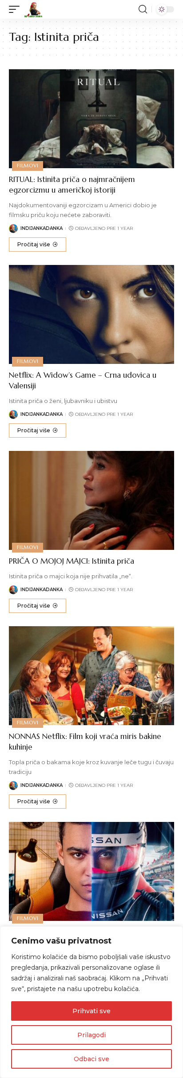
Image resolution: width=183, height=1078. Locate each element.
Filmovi (27, 165)
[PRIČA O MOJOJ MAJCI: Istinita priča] (91, 500)
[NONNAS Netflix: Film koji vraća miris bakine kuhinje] (91, 675)
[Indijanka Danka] (33, 9)
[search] (142, 9)
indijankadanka (41, 228)
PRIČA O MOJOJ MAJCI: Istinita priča (71, 561)
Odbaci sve (91, 1059)
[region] (91, 1002)
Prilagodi (91, 1035)
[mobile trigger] (16, 9)
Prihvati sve (91, 1011)
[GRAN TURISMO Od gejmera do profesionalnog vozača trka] (91, 871)
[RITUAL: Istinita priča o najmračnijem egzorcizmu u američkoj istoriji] (91, 118)
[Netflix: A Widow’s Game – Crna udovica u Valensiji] (91, 314)
